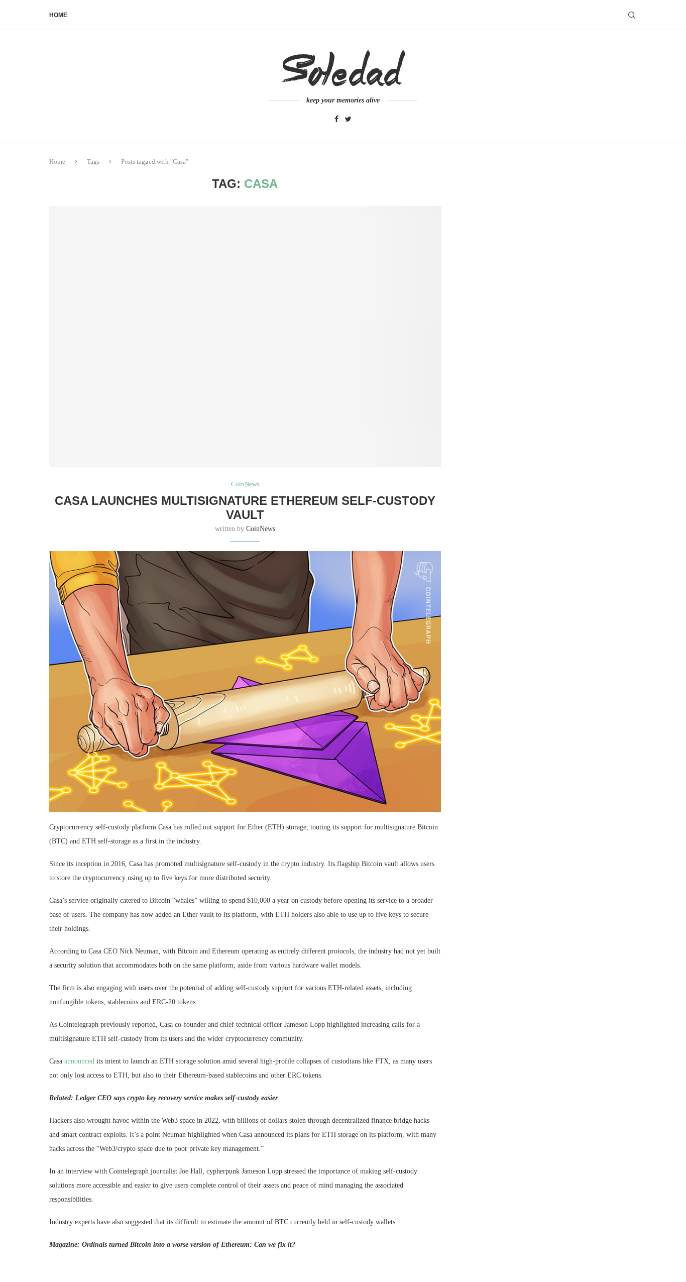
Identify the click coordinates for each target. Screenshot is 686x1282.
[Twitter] (348, 120)
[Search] (632, 15)
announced (79, 1061)
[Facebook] (336, 120)
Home (58, 15)
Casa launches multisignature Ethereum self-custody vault (245, 507)
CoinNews (260, 528)
